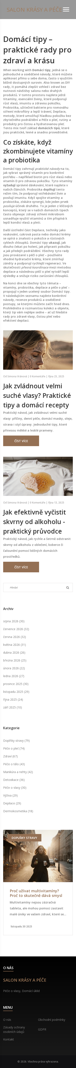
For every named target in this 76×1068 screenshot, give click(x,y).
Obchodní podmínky (51, 1020)
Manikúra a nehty (18, 772)
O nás (7, 1020)
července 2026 (16, 629)
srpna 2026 (13, 621)
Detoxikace (14, 780)
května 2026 (14, 645)
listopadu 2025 (16, 692)
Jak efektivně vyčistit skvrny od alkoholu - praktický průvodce (34, 521)
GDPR (42, 1029)
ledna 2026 (13, 676)
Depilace (12, 803)
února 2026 (14, 668)
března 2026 (14, 660)
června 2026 (14, 637)
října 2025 (13, 699)
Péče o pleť (14, 748)
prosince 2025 (15, 684)
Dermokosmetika (18, 811)
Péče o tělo (14, 764)
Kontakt (8, 1039)
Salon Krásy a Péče (34, 9)
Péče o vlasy (14, 788)
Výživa (10, 795)
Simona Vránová (17, 376)
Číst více (21, 441)
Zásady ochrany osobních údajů (14, 1029)
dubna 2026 (14, 652)
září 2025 (12, 707)
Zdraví (10, 756)
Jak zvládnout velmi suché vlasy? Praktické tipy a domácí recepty (37, 395)
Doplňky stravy (16, 741)
